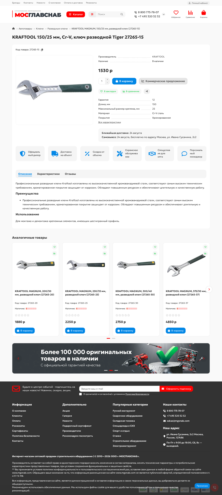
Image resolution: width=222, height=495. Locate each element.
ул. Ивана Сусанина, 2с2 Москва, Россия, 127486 (184, 436)
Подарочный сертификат (77, 425)
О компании (55, 2)
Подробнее (37, 490)
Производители (71, 430)
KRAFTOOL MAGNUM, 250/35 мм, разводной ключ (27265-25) (85, 293)
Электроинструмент (124, 445)
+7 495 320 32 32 (149, 16)
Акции (66, 410)
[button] (13, 289)
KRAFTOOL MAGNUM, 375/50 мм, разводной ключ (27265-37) (186, 293)
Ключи (40, 28)
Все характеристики (109, 122)
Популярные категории (130, 404)
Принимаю (202, 485)
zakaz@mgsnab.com (178, 420)
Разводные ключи (58, 28)
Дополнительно (74, 404)
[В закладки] (54, 247)
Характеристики (48, 174)
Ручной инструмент (124, 410)
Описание (25, 174)
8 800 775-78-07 (148, 12)
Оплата (16, 420)
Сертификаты (20, 430)
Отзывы (70, 174)
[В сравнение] (54, 253)
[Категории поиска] (92, 14)
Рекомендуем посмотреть (77, 435)
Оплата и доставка (73, 2)
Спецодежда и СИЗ (124, 425)
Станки (117, 435)
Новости (41, 2)
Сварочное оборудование (128, 415)
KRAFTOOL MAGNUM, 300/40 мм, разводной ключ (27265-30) (135, 293)
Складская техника (124, 420)
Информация (22, 404)
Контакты (28, 2)
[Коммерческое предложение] (40, 331)
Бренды (16, 2)
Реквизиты (91, 2)
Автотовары (25, 28)
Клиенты (17, 415)
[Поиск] (121, 14)
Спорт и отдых (121, 430)
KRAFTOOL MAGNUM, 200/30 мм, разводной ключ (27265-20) (34, 293)
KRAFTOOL (158, 56)
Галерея (67, 415)
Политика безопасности (26, 435)
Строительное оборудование (129, 440)
